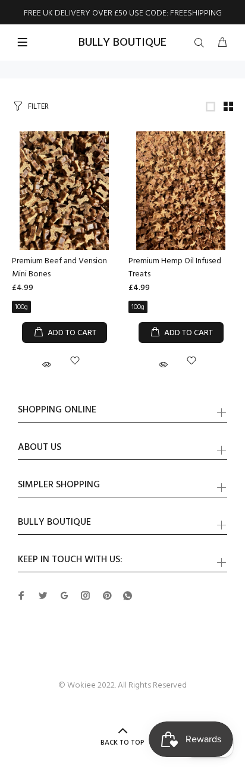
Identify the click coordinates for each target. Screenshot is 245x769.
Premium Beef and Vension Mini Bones (59, 267)
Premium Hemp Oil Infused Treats (174, 267)
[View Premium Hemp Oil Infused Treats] (180, 190)
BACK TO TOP (122, 743)
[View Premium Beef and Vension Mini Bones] (64, 190)
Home (15, 69)
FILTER (38, 106)
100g (21, 307)
